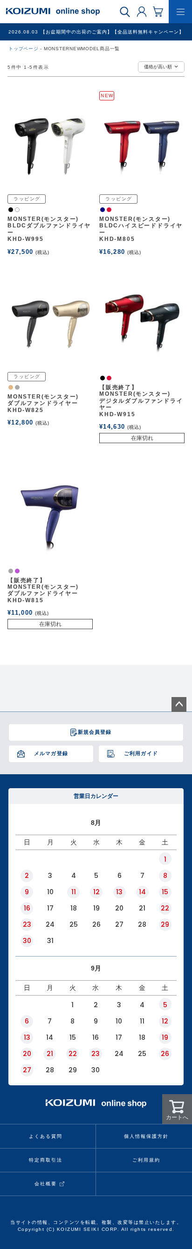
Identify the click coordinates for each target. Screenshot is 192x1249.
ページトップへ (178, 704)
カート (158, 11)
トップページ (23, 48)
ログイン (141, 11)
